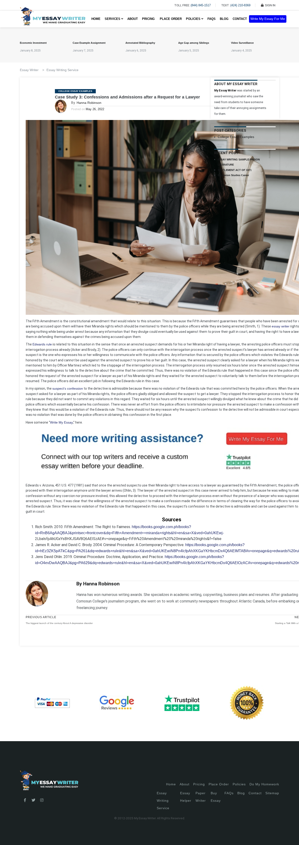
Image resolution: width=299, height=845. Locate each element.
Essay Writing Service (62, 70)
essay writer (280, 326)
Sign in (7, 836)
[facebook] (25, 800)
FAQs (211, 19)
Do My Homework (264, 784)
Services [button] (113, 19)
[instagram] (42, 800)
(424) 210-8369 (240, 5)
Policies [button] (193, 19)
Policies (239, 784)
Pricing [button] (149, 19)
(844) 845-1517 (201, 5)
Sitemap (272, 793)
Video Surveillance (242, 42)
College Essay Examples (75, 91)
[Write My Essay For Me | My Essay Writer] (52, 19)
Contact (240, 19)
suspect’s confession (67, 388)
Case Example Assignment (89, 42)
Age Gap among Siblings (193, 42)
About (132, 19)
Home (95, 19)
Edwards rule (42, 344)
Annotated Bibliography (140, 42)
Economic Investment (33, 42)
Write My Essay (61, 422)
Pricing (199, 784)
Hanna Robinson (89, 103)
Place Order (171, 19)
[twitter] (33, 800)
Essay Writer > (32, 70)
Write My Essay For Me (267, 19)
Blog (224, 19)
